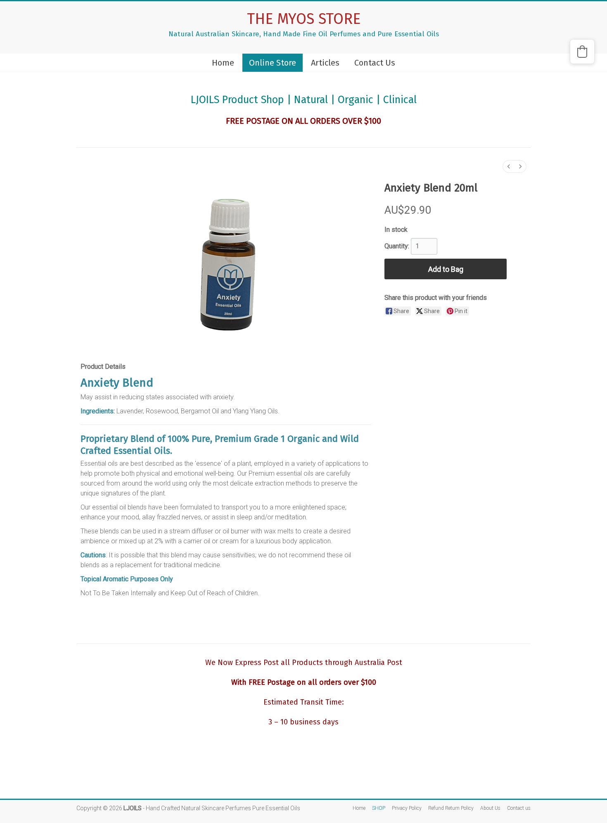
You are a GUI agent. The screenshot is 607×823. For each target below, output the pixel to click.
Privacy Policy (407, 808)
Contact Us (374, 63)
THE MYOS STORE (303, 19)
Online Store (272, 63)
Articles (325, 63)
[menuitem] (509, 166)
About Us (490, 808)
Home (223, 63)
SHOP (378, 808)
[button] (582, 51)
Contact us (519, 808)
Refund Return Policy (451, 808)
